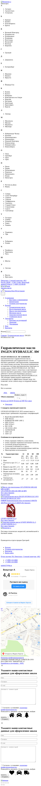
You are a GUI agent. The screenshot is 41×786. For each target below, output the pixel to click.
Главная (4, 335)
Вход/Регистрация (17, 291)
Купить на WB (19, 401)
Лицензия (12, 322)
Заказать (11, 493)
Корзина (6, 291)
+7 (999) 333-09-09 (18, 284)
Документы (9, 318)
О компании (9, 298)
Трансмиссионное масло (18, 315)
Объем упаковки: (7, 397)
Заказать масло (6, 288)
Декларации (13, 324)
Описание (8, 404)
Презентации (14, 302)
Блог (6, 326)
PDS (5, 393)
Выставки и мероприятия (18, 300)
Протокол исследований (18, 320)
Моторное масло (15, 313)
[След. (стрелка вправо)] (4, 784)
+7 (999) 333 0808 (11, 560)
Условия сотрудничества (18, 303)
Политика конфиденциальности (12, 658)
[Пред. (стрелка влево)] (2, 784)
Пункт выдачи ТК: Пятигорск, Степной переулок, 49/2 (20, 556)
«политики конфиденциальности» (14, 708)
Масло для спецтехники (17, 311)
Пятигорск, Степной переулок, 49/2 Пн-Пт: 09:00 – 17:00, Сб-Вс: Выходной (15, 281)
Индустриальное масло (17, 309)
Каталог (8, 305)
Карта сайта (9, 553)
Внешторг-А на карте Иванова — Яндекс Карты (19, 606)
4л (19, 398)
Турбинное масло (15, 317)
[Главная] (6, 2)
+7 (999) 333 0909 (11, 562)
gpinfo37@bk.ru (6, 284)
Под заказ (28, 401)
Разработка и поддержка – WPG (12, 663)
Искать (3, 331)
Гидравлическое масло (17, 307)
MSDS (12, 393)
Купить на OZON (7, 401)
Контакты (8, 328)
